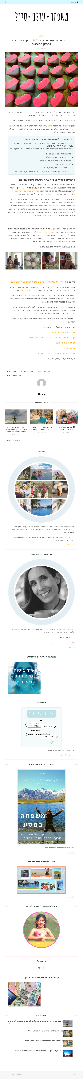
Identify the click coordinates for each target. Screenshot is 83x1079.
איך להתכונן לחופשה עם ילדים (63, 332)
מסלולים (41, 36)
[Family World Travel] (41, 16)
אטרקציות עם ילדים (44, 371)
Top (75, 1075)
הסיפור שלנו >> (70, 545)
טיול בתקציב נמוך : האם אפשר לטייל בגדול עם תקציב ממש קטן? (39, 1051)
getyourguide (50, 232)
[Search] (77, 2)
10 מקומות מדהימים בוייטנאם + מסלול (67, 428)
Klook (39, 232)
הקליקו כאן (71, 852)
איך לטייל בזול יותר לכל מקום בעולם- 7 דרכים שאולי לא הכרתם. (37, 282)
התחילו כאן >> (70, 952)
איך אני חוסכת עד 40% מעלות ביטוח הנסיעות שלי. (55, 353)
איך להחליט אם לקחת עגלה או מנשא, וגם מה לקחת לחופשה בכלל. (49, 338)
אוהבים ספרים (62, 209)
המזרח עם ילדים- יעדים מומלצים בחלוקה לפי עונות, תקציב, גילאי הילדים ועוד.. (16, 429)
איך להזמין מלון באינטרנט (65, 343)
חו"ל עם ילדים (11, 371)
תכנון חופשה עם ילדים (14, 375)
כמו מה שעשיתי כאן (28, 290)
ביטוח (50, 126)
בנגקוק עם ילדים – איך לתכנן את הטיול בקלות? (45, 1031)
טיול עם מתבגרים (68, 348)
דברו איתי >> (71, 647)
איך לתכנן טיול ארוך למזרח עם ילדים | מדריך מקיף (41, 428)
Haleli (41, 394)
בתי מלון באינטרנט (27, 371)
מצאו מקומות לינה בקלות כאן (66, 755)
